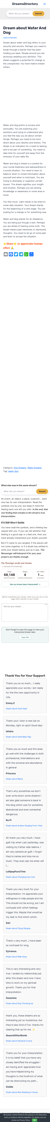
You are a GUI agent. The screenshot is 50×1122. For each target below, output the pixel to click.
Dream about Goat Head (16, 708)
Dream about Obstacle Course (19, 1041)
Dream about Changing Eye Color (20, 877)
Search (38, 13)
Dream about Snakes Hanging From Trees (24, 825)
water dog (13, 471)
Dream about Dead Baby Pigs (18, 737)
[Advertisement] (25, 97)
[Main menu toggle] (44, 4)
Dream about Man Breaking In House (22, 1092)
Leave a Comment (10, 38)
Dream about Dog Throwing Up (19, 1003)
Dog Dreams (20, 467)
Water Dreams (34, 467)
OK (34, 1120)
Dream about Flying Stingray (18, 928)
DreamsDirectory (25, 4)
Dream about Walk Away (16, 957)
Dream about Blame (14, 779)
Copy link (25, 637)
